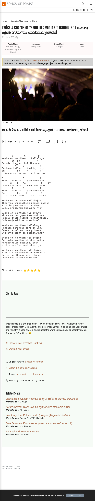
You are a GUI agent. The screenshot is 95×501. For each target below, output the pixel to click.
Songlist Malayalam (20, 21)
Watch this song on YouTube (22, 368)
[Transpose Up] (15, 142)
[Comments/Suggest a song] (56, 142)
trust (31, 374)
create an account (40, 60)
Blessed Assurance (33, 362)
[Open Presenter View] (48, 142)
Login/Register (79, 10)
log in (23, 60)
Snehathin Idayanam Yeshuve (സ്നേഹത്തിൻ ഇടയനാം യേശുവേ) (42, 398)
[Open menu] (91, 3)
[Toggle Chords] (40, 142)
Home (4, 21)
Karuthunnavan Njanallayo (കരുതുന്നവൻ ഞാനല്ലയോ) (38, 407)
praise (25, 374)
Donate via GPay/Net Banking (25, 343)
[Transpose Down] (4, 142)
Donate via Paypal (18, 348)
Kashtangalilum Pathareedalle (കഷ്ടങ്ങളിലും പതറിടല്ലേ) (38, 415)
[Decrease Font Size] (23, 142)
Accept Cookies (75, 495)
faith (19, 374)
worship (39, 374)
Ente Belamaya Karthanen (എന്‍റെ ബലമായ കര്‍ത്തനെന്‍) (39, 423)
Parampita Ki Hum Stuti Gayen (22, 431)
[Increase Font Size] (32, 142)
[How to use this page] (64, 142)
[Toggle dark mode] (91, 10)
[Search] (83, 3)
